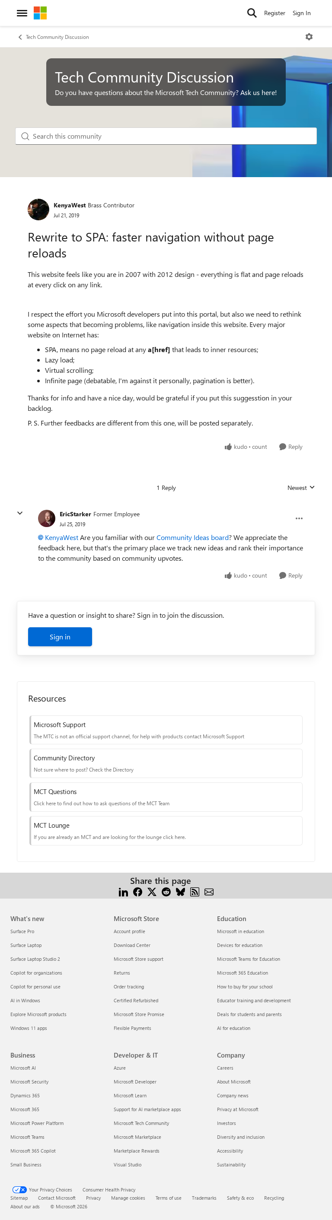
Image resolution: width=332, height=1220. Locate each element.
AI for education (233, 1028)
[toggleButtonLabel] (309, 37)
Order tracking (129, 986)
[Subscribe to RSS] (194, 891)
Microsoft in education (240, 931)
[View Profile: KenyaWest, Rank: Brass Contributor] (38, 209)
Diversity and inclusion (241, 1137)
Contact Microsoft (57, 1198)
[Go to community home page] (40, 12)
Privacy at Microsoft (238, 1109)
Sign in (60, 636)
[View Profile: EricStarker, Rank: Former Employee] (46, 518)
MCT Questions (55, 791)
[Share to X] (151, 891)
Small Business (26, 1164)
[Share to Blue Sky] (180, 891)
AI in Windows (25, 1000)
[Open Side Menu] (22, 12)
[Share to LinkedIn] (123, 891)
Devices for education (239, 945)
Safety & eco (240, 1198)
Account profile (129, 931)
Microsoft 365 (24, 1109)
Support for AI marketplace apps (147, 1109)
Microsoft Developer (135, 1081)
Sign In (302, 13)
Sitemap (19, 1198)
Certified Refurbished (136, 1000)
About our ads (25, 1206)
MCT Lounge (52, 825)
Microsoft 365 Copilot (33, 1150)
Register (274, 13)
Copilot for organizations (36, 972)
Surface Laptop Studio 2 (35, 959)
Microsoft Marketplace (137, 1137)
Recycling (274, 1198)
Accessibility (230, 1150)
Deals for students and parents (249, 1014)
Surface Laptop (26, 945)
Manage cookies (128, 1198)
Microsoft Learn (130, 1095)
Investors (226, 1123)
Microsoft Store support (138, 959)
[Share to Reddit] (166, 891)
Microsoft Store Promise (139, 1014)
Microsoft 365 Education (242, 972)
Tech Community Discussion (57, 36)
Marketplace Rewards (137, 1150)
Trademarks (204, 1198)
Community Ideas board (192, 537)
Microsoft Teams (27, 1137)
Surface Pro (22, 931)
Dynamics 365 (25, 1095)
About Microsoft (234, 1081)
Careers (225, 1067)
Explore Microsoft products (38, 1014)
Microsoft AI (23, 1067)
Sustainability (231, 1164)
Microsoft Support (60, 724)
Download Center (132, 945)
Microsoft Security (29, 1081)
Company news (233, 1095)
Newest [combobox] (301, 487)
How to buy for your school (245, 986)
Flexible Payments (132, 1028)
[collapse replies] (20, 513)
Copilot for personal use (35, 986)
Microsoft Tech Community (141, 1123)
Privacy (93, 1198)
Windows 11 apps (28, 1028)
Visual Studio (127, 1164)
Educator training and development (254, 1000)
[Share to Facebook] (137, 891)
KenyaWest (70, 205)
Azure (120, 1067)
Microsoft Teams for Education (248, 959)
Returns (122, 972)
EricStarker (75, 514)
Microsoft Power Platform (37, 1123)
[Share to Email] (209, 891)
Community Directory (64, 757)
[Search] (252, 13)
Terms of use (169, 1198)
